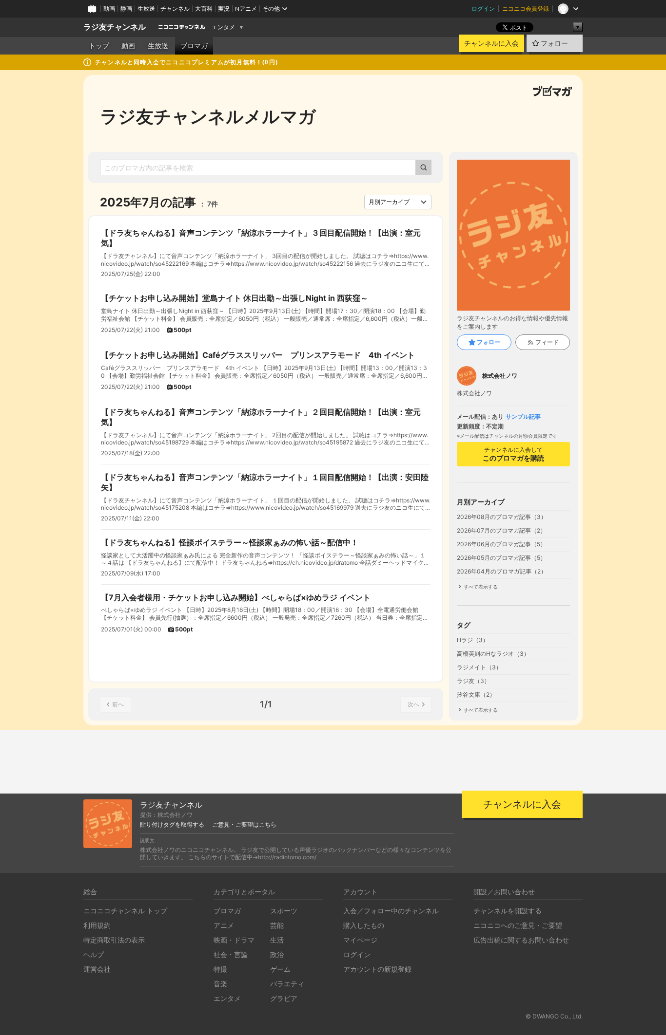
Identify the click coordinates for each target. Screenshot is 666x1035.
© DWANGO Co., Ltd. (554, 1016)
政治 (277, 954)
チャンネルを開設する (507, 910)
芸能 (277, 925)
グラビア (283, 998)
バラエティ (287, 984)
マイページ (360, 940)
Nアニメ (246, 8)
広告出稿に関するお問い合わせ (521, 940)
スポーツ (283, 910)
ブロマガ (194, 46)
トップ (99, 46)
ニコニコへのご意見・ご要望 (517, 925)
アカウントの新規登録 (377, 969)
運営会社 (97, 969)
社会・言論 (231, 954)
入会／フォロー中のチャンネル (391, 910)
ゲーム (280, 969)
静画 (126, 8)
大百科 (204, 8)
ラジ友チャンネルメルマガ (208, 116)
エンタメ (223, 27)
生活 (277, 940)
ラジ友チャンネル (114, 27)
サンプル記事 (523, 417)
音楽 (220, 984)
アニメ (224, 925)
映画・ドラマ (234, 940)
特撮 (220, 969)
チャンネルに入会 (491, 43)
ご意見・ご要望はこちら (244, 825)
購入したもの (363, 925)
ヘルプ (93, 954)
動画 (109, 8)
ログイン (483, 8)
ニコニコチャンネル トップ (125, 910)
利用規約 (97, 925)
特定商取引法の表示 (114, 940)
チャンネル (175, 8)
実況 (224, 8)
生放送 (146, 8)
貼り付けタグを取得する (172, 825)
